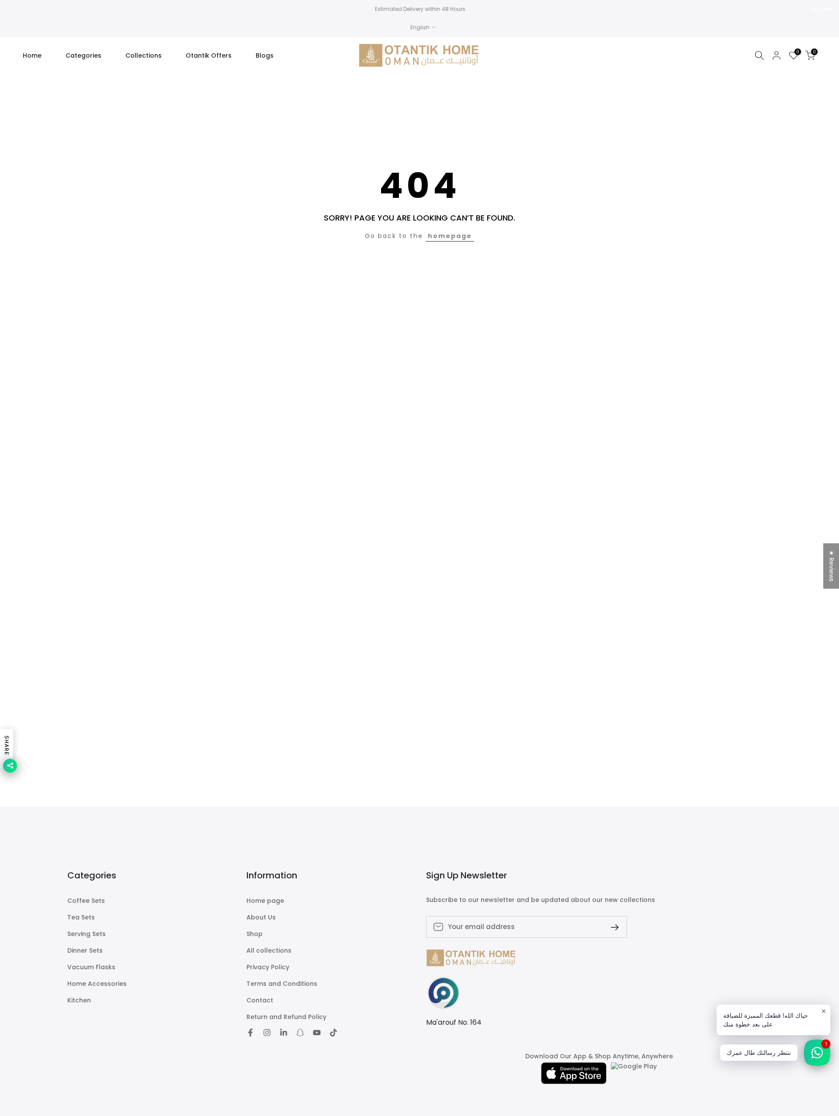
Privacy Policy (267, 967)
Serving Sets (86, 934)
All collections (268, 951)
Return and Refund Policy (286, 1017)
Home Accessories (97, 984)
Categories (83, 55)
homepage (450, 235)
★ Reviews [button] (831, 565)
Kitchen (79, 1000)
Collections (143, 55)
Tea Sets (81, 917)
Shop (254, 934)
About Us (261, 917)
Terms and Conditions (281, 984)
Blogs (265, 55)
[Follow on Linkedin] (284, 1032)
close (18, 9)
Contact (259, 1000)
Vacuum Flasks (91, 967)
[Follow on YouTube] (317, 1032)
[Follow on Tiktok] (333, 1032)
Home (32, 55)
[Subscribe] (611, 927)
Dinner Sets (85, 951)
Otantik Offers (209, 55)
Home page (265, 901)
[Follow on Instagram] (267, 1032)
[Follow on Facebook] (250, 1032)
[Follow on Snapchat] (300, 1032)
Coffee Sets (86, 901)
